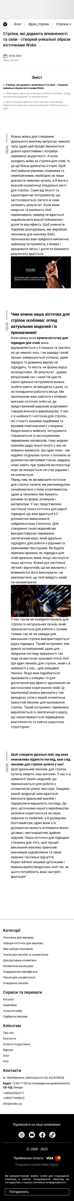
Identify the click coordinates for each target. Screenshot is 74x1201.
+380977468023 (13, 1098)
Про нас (8, 1032)
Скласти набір (12, 1010)
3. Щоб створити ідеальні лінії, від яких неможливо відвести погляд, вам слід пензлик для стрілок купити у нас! (35, 105)
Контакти (9, 1038)
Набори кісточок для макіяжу (23, 943)
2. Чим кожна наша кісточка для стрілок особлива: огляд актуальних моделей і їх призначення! (36, 95)
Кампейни (10, 1005)
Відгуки (8, 1050)
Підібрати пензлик (15, 1016)
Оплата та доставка (16, 1044)
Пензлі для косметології (19, 977)
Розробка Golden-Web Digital (37, 1165)
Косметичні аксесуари (18, 966)
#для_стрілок (38, 24)
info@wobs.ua (12, 1103)
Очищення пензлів (15, 983)
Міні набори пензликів (18, 949)
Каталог (8, 999)
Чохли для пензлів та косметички (25, 954)
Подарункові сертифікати (20, 971)
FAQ (5, 1061)
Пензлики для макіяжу (18, 937)
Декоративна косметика (20, 960)
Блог (17, 24)
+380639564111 (13, 1093)
